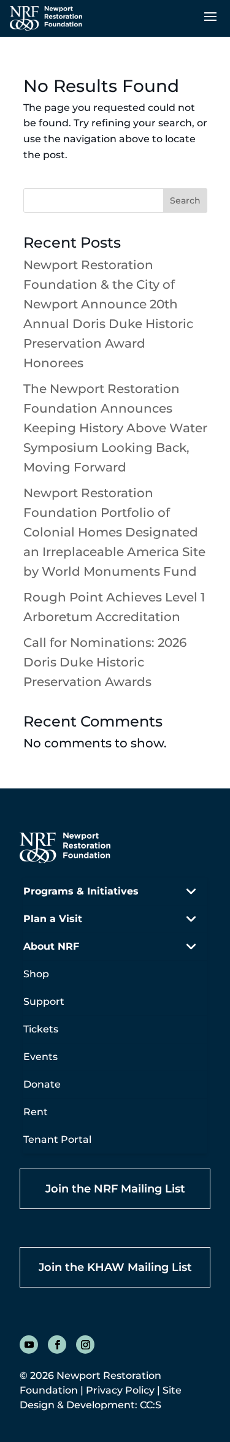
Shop (36, 974)
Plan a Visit (52, 919)
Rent (35, 1112)
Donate (42, 1084)
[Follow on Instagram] (85, 1344)
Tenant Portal (57, 1139)
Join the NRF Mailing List (115, 1189)
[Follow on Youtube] (29, 1344)
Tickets (40, 1029)
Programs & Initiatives (81, 891)
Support (43, 1001)
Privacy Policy (120, 1390)
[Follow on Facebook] (57, 1344)
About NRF (51, 946)
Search (185, 200)
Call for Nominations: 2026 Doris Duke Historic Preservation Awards (104, 662)
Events (40, 1056)
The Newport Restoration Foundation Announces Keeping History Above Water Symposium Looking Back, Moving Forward (115, 428)
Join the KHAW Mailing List (115, 1267)
